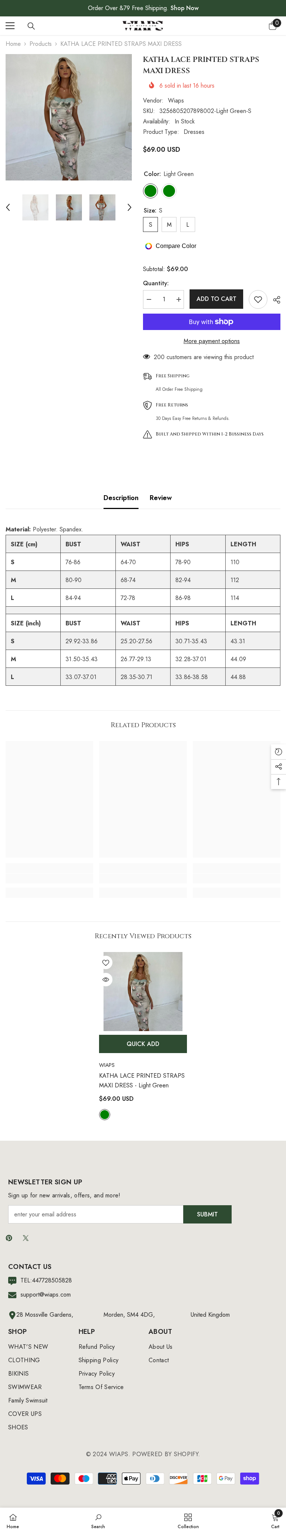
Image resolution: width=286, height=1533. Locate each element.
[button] (7, 207)
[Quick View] (105, 979)
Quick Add (143, 1044)
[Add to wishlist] (258, 299)
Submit (207, 1214)
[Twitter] (25, 1238)
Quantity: (156, 283)
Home (13, 44)
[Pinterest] (9, 1238)
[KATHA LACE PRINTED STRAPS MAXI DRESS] (143, 991)
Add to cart (216, 299)
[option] (69, 117)
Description (121, 498)
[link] (49, 878)
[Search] (31, 26)
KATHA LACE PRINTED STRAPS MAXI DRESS (142, 1080)
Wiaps (176, 100)
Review (161, 498)
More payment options (212, 341)
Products (40, 44)
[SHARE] (273, 300)
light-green (104, 1114)
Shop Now (184, 8)
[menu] (10, 25)
